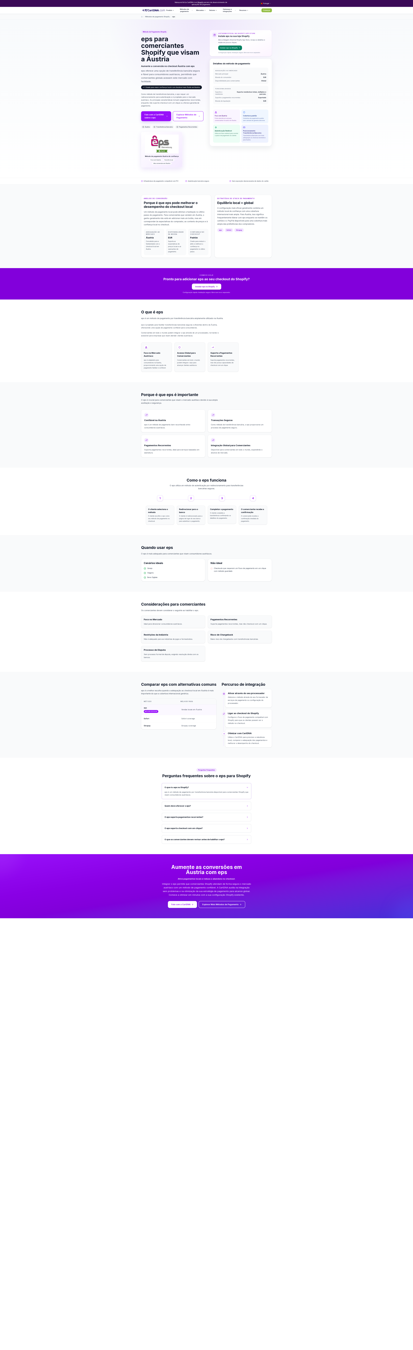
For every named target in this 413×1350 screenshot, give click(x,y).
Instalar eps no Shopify (205, 287)
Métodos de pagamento (184, 10)
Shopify (200, 2)
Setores (212, 10)
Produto (169, 10)
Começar (266, 10)
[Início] (142, 16)
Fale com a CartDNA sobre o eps (154, 116)
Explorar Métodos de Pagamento (186, 116)
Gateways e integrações (227, 10)
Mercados (200, 10)
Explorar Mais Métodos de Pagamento (220, 904)
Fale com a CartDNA (180, 904)
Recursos (242, 10)
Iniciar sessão (254, 10)
